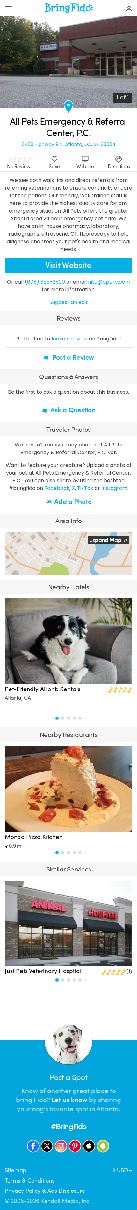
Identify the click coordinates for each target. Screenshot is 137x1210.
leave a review (70, 338)
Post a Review (72, 357)
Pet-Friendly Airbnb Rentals (42, 689)
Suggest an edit (68, 302)
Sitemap (15, 1170)
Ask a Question (72, 410)
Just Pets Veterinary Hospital (43, 971)
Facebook (56, 488)
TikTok (85, 488)
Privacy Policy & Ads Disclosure (45, 1190)
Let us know (69, 1100)
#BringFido (68, 1126)
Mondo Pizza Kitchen (34, 837)
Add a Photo (72, 502)
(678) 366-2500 (45, 281)
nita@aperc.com (109, 281)
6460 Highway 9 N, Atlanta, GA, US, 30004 (68, 144)
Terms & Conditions (29, 1180)
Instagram (114, 488)
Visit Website (68, 265)
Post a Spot (68, 1077)
